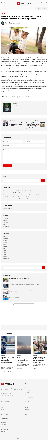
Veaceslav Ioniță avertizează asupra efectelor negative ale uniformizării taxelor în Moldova (22, 194)
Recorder (5, 248)
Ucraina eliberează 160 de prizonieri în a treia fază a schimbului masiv (17, 196)
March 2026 (5, 224)
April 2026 (5, 222)
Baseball (27, 409)
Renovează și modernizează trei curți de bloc (19, 278)
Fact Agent (8, 22)
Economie (5, 238)
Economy (27, 394)
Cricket (26, 407)
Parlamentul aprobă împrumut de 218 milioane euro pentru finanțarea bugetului (19, 198)
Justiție (5, 242)
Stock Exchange (29, 397)
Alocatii (7, 96)
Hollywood (3, 405)
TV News (3, 412)
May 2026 (5, 220)
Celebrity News (4, 414)
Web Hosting (4, 422)
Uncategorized (6, 258)
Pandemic (27, 390)
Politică (5, 246)
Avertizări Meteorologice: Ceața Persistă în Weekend (22, 359)
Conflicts (27, 392)
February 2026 (6, 226)
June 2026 (5, 218)
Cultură (4, 236)
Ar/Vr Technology (5, 429)
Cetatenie (14, 96)
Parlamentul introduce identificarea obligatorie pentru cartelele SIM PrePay (19, 192)
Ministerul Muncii (27, 96)
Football (27, 405)
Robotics (3, 431)
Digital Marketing (5, 427)
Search (5, 176)
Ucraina (5, 256)
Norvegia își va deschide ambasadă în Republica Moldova (15, 124)
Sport (4, 252)
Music (2, 407)
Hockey (26, 412)
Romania (36, 96)
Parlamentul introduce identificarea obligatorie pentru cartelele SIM (24, 284)
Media (4, 244)
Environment (28, 387)
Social (3, 13)
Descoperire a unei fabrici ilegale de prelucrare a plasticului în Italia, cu (7, 360)
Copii (20, 96)
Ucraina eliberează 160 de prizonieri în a (18, 295)
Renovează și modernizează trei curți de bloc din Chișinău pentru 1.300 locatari (19, 190)
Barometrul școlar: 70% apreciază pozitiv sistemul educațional (39, 359)
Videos (2, 409)
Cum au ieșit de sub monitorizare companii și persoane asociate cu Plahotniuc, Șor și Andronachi (32, 125)
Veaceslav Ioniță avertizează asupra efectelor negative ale (22, 290)
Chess (26, 414)
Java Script (3, 424)
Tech (4, 254)
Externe (5, 240)
